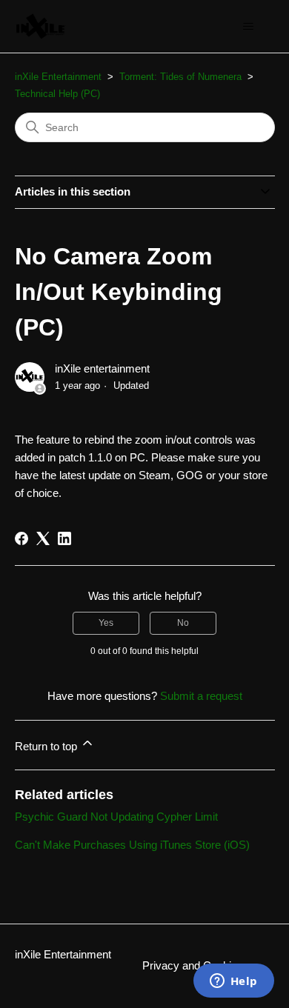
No (183, 623)
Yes (106, 623)
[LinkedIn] (64, 538)
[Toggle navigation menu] (248, 27)
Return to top (47, 746)
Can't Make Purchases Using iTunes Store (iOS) (132, 844)
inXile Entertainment (58, 76)
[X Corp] (43, 538)
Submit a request (201, 696)
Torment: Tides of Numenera (180, 76)
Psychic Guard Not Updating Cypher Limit (116, 816)
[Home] (41, 26)
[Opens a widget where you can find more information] (233, 982)
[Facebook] (21, 538)
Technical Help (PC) (57, 93)
